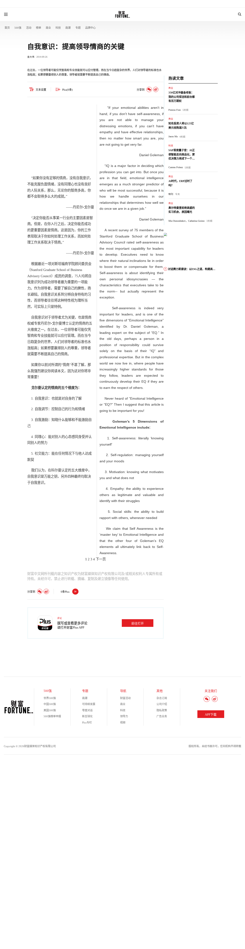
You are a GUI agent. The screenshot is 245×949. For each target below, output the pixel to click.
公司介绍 (161, 704)
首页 (7, 27)
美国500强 (50, 710)
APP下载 (211, 714)
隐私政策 (161, 710)
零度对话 (87, 710)
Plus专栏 (87, 722)
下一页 (101, 559)
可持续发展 (88, 704)
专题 (78, 27)
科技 (58, 27)
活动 (28, 27)
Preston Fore (174, 110)
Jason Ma (173, 136)
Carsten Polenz (175, 167)
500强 (17, 27)
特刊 (170, 194)
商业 (48, 27)
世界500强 (50, 698)
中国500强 (50, 704)
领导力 (124, 716)
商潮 (68, 27)
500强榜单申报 (52, 716)
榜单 (38, 27)
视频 (122, 722)
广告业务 (161, 716)
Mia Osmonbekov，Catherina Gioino (186, 221)
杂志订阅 (161, 698)
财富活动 (125, 698)
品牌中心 (90, 27)
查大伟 (30, 56)
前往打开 (137, 623)
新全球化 (87, 716)
